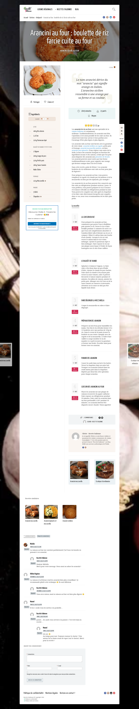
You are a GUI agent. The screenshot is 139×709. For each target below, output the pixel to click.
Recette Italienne (42, 558)
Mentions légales (51, 693)
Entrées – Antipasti (36, 18)
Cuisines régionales (44, 9)
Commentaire (30, 654)
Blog (77, 9)
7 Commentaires (88, 417)
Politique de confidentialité (33, 693)
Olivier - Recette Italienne (95, 422)
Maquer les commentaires (43, 536)
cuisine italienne (78, 131)
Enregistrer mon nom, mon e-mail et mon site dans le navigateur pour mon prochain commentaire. (51, 674)
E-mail (59, 666)
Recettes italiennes (64, 9)
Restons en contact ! (67, 693)
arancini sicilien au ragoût (93, 146)
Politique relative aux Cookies (31, 700)
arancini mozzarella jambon (91, 148)
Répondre (27, 549)
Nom (28, 666)
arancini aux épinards (80, 150)
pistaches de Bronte (102, 157)
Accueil (26, 18)
